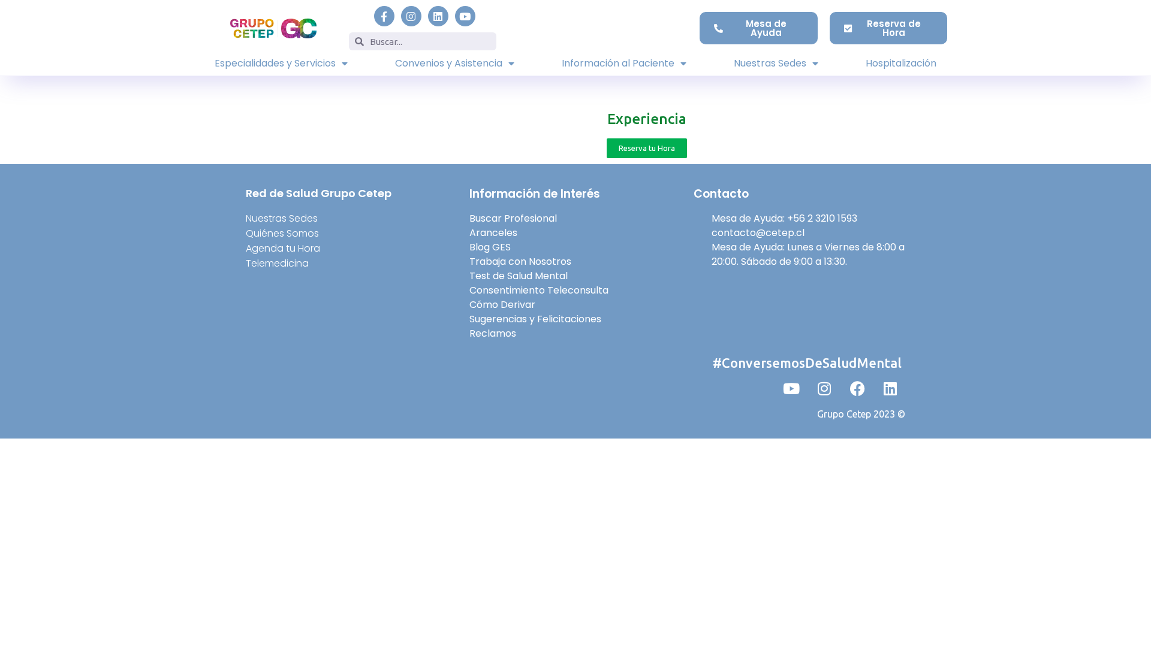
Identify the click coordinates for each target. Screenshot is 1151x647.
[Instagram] (411, 16)
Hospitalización (901, 63)
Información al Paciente (618, 63)
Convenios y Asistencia (448, 63)
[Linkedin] (438, 16)
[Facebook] (857, 388)
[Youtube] (465, 16)
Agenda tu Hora (283, 248)
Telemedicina (277, 263)
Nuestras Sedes (770, 63)
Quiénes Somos (282, 233)
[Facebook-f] (384, 16)
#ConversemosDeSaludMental (807, 362)
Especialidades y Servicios (275, 63)
